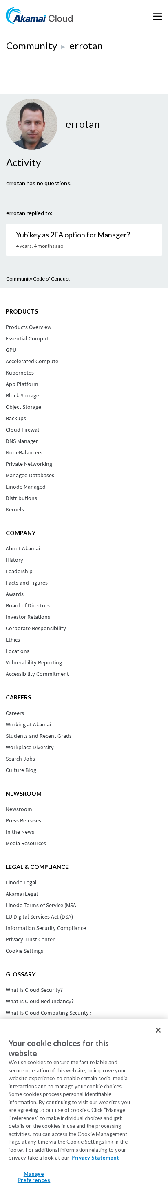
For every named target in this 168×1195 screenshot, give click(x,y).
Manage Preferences (34, 1177)
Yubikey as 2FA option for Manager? (73, 234)
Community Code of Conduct (38, 279)
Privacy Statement (95, 1157)
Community (31, 45)
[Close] (158, 1030)
